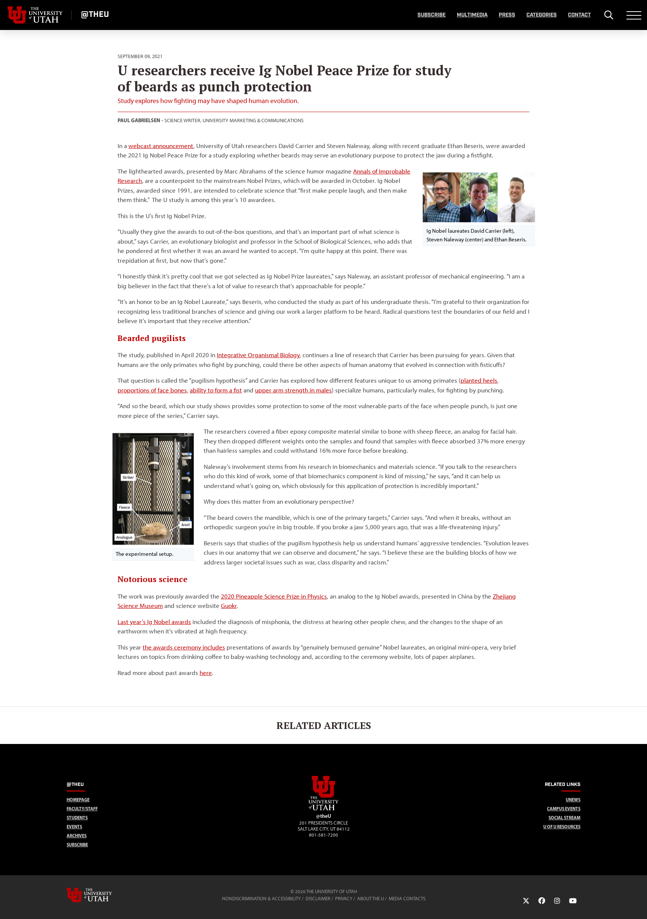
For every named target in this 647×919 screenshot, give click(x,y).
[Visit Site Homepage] (323, 808)
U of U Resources (561, 826)
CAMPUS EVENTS (563, 808)
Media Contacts (407, 898)
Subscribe (431, 15)
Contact (579, 15)
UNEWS (573, 799)
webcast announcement (160, 146)
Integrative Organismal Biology (258, 355)
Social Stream (564, 817)
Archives (76, 835)
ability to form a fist (216, 390)
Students (77, 817)
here (206, 673)
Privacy (343, 898)
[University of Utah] (100, 895)
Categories (541, 15)
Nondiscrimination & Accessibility (261, 898)
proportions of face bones (152, 390)
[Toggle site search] (608, 15)
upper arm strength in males (293, 390)
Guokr (229, 605)
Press (507, 15)
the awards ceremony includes (184, 647)
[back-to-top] (638, 904)
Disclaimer (318, 898)
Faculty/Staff (82, 808)
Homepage (78, 799)
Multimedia (472, 15)
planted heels (479, 380)
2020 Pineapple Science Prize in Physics (274, 596)
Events (74, 826)
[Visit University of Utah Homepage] (35, 15)
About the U (370, 898)
